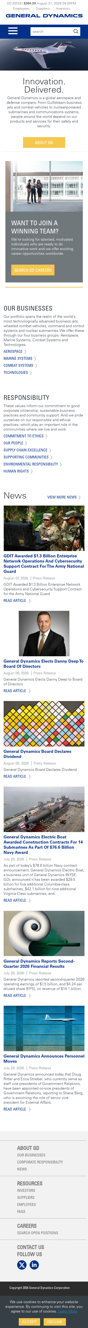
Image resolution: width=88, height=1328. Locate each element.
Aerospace (13, 351)
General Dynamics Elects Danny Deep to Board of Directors (44, 663)
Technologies (16, 372)
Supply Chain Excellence (25, 450)
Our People (13, 443)
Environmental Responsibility (31, 464)
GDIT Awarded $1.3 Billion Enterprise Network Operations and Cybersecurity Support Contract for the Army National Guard (44, 563)
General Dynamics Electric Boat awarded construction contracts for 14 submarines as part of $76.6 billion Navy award (43, 844)
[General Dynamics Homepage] (44, 14)
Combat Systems (18, 365)
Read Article (15, 600)
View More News (62, 497)
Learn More (67, 1311)
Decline (54, 1322)
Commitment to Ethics (24, 436)
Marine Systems (18, 358)
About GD (44, 142)
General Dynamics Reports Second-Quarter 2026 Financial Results (39, 963)
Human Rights (16, 471)
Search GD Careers (33, 270)
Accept (29, 1322)
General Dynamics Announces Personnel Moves (44, 1058)
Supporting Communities (26, 457)
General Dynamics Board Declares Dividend (37, 754)
